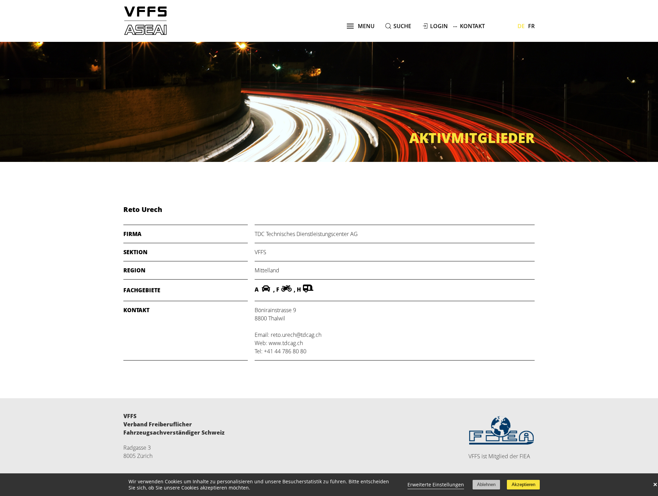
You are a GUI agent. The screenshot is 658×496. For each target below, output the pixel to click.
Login (439, 26)
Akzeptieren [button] (523, 484)
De (521, 26)
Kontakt (469, 25)
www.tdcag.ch (286, 343)
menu (364, 26)
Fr (531, 26)
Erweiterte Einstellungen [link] (435, 484)
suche (402, 26)
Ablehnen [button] (486, 484)
